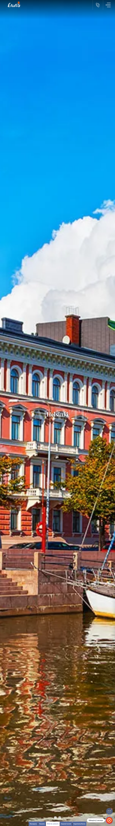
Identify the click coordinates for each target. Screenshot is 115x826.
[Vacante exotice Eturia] (13, 4)
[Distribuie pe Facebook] (60, 817)
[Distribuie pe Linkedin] (55, 817)
